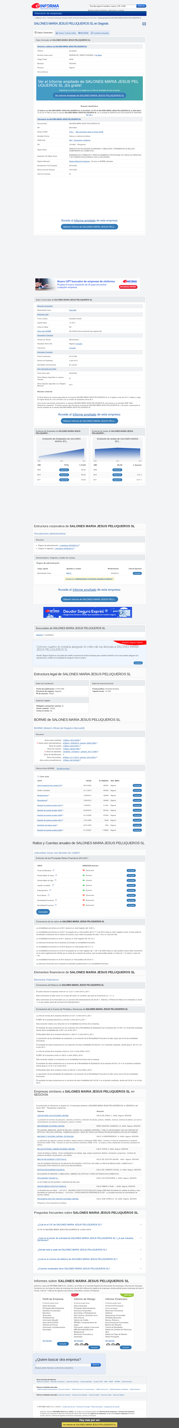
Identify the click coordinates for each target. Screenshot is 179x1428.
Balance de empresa (43, 1381)
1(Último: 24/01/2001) (71, 746)
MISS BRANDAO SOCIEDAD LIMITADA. (51, 1126)
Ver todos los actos (63, 768)
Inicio (44, 18)
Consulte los (89, 579)
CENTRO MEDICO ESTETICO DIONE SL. (52, 1186)
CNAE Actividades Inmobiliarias (119, 1389)
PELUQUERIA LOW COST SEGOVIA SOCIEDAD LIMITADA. (58, 1199)
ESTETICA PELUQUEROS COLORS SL (51, 1170)
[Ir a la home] (45, 5)
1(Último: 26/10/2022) (71, 760)
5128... (72, 132)
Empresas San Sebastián (79, 1395)
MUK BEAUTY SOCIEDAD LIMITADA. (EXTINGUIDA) (55, 1136)
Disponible (72, 310)
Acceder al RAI (98, 1381)
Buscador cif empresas (58, 1381)
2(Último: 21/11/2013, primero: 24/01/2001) (79, 757)
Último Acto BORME (44, 331)
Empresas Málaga (118, 1395)
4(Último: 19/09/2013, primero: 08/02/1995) (79, 743)
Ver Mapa (98, 55)
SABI (105, 1381)
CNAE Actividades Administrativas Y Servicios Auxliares (53, 1389)
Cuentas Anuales (127, 1381)
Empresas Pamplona (64, 1395)
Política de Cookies (97, 1407)
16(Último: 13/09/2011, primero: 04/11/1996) (80, 751)
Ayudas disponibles (86, 1381)
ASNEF (111, 1381)
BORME (117, 1381)
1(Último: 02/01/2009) (71, 740)
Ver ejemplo (47, 1340)
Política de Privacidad (83, 1407)
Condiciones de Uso (69, 1407)
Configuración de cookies (111, 1407)
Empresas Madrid (94, 1395)
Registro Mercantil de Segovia (79, 161)
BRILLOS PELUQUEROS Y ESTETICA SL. (52, 1159)
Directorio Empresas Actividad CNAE (59, 18)
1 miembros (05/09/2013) (69, 545)
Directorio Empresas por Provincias (84, 18)
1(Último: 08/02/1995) (71, 749)
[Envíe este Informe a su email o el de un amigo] (144, 23)
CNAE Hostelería (135, 1389)
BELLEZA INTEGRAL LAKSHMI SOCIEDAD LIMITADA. (56, 1149)
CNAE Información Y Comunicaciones (83, 1389)
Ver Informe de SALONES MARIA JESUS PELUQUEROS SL (89, 1425)
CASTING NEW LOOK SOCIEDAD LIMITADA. (53, 1115)
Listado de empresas (72, 1381)
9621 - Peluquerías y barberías (79, 140)
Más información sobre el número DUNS (89, 132)
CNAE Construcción (102, 1389)
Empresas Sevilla (106, 1395)
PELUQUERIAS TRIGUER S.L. (48, 1178)
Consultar (79, 344)
